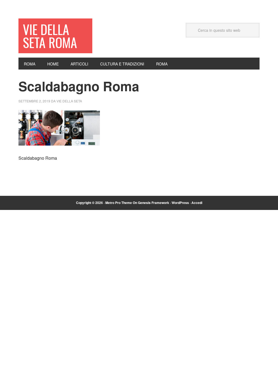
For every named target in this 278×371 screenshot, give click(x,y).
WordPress (180, 202)
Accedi (196, 202)
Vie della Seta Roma (50, 36)
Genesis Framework (153, 202)
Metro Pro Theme (118, 202)
